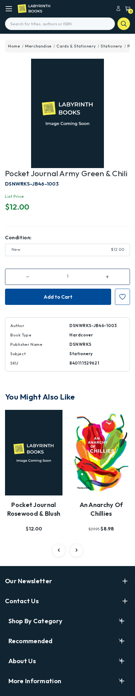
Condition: (18, 237)
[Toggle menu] (8, 8)
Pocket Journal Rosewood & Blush (34, 509)
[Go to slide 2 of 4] (76, 550)
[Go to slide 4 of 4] (58, 550)
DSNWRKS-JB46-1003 (32, 184)
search (123, 23)
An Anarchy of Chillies (101, 509)
